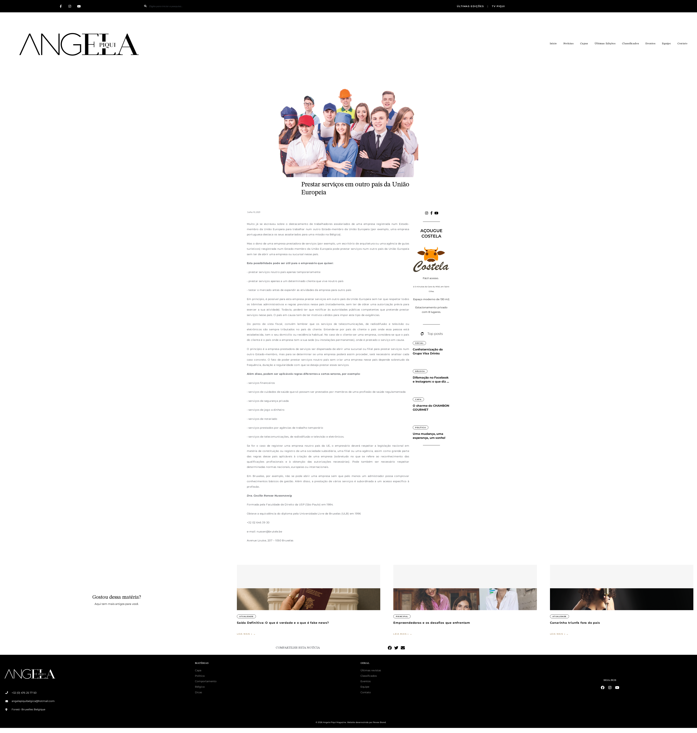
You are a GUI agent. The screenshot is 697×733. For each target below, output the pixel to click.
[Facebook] (602, 687)
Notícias (568, 43)
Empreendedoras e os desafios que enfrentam (431, 622)
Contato (682, 43)
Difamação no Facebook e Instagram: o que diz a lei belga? (431, 380)
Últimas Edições (605, 43)
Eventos (650, 43)
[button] (389, 648)
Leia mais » (245, 634)
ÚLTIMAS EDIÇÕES (471, 6)
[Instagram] (70, 6)
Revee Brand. (379, 722)
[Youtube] (79, 6)
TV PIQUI (498, 6)
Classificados (630, 43)
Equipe (666, 43)
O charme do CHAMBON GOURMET (431, 407)
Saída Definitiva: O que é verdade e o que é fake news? (283, 622)
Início (553, 43)
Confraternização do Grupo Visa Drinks (428, 351)
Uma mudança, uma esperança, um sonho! (429, 436)
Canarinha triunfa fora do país (575, 622)
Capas (584, 43)
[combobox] (263, 6)
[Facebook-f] (61, 6)
